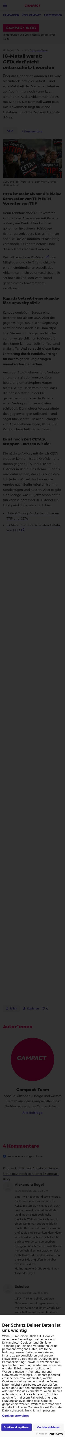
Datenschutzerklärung (17, 1410)
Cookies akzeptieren (16, 1427)
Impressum (47, 1410)
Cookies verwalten (15, 1415)
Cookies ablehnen (48, 1427)
